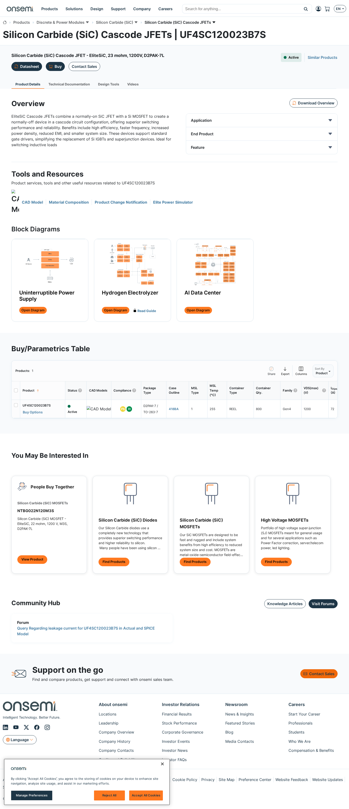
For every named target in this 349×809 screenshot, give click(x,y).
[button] (306, 9)
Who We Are (299, 741)
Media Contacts (239, 741)
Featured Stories (240, 723)
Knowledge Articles (285, 603)
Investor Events (176, 741)
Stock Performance (179, 723)
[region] (87, 782)
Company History (114, 741)
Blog (229, 732)
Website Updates (327, 779)
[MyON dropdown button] (320, 9)
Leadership (108, 723)
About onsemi (113, 704)
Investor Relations (180, 704)
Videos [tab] (133, 84)
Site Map (227, 779)
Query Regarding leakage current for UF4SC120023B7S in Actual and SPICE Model (86, 631)
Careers (296, 704)
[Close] (162, 764)
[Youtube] (16, 727)
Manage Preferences (31, 795)
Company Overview (116, 732)
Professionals (300, 723)
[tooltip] (285, 370)
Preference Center (255, 779)
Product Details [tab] (27, 84)
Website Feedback (291, 779)
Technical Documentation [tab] (69, 84)
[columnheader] (42, 390)
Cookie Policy (184, 779)
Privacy (208, 779)
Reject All (109, 795)
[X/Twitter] (27, 727)
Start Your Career (304, 714)
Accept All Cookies (146, 795)
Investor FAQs (174, 759)
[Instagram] (47, 727)
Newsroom (236, 704)
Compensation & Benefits (311, 750)
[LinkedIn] (6, 727)
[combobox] (241, 9)
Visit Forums (323, 603)
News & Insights (239, 714)
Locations (107, 714)
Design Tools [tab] (108, 84)
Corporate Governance (182, 732)
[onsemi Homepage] (20, 9)
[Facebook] (37, 727)
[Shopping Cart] (329, 9)
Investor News (175, 750)
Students (296, 732)
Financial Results (177, 714)
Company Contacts (116, 750)
